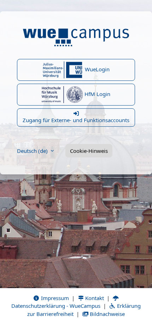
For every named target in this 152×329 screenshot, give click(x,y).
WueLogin (96, 69)
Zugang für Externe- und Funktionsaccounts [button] (76, 120)
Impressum (54, 297)
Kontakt (94, 297)
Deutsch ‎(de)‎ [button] (33, 150)
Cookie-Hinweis (89, 150)
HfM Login (96, 93)
